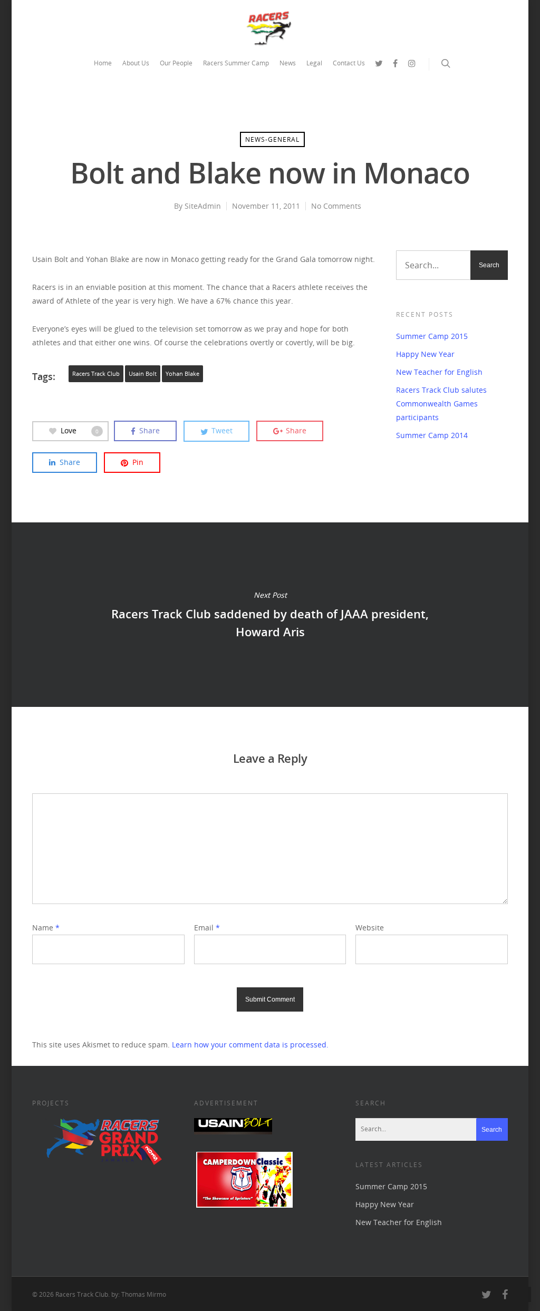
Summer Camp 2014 (432, 435)
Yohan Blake (182, 373)
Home (103, 63)
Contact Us (349, 63)
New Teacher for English (439, 372)
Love (80, 430)
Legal (314, 63)
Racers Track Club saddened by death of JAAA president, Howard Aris (270, 614)
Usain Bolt (143, 373)
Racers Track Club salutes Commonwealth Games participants (441, 403)
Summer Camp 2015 (432, 336)
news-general (272, 139)
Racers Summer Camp (236, 63)
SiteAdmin (203, 206)
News (287, 63)
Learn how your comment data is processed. (250, 1045)
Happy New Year (425, 354)
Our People (176, 63)
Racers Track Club (96, 373)
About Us (135, 63)
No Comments (336, 206)
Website (369, 927)
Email (207, 927)
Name (46, 927)
